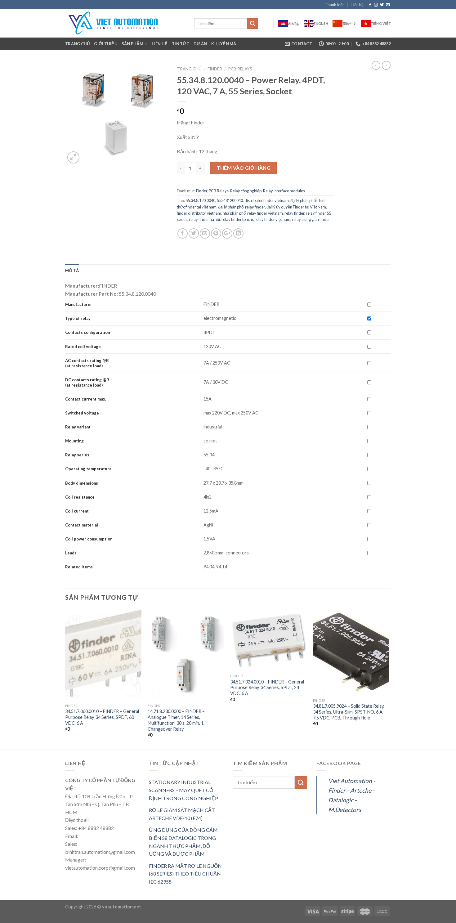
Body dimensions (81, 483)
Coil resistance (80, 497)
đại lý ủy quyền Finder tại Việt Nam (296, 206)
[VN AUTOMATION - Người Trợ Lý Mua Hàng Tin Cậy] (125, 23)
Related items (79, 566)
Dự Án (200, 43)
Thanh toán (335, 4)
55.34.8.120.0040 (200, 200)
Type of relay (78, 318)
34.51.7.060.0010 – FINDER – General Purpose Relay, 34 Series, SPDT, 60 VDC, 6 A (102, 717)
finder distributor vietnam (199, 213)
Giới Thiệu (105, 43)
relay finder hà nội (204, 219)
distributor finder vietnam (266, 200)
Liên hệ (357, 4)
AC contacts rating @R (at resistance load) (87, 363)
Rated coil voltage (83, 346)
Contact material (81, 524)
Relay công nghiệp (246, 190)
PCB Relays (240, 68)
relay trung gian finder (311, 219)
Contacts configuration (88, 332)
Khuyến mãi (224, 43)
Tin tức (180, 43)
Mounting (74, 440)
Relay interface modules (284, 190)
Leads (71, 552)
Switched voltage (82, 412)
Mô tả (72, 270)
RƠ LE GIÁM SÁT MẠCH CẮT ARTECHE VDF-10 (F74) (182, 814)
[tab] (72, 270)
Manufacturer (78, 304)
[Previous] (65, 678)
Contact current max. (85, 399)
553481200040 (230, 200)
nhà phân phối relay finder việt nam (253, 213)
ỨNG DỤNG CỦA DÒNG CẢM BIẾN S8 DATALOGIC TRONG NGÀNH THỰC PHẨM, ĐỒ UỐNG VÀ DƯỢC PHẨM (183, 842)
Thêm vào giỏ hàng (243, 168)
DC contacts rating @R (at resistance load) (87, 382)
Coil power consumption (88, 538)
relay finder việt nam (272, 219)
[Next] (389, 678)
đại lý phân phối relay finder (241, 206)
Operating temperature (88, 468)
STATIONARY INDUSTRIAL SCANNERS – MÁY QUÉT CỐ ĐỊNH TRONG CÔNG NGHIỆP (183, 790)
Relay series (77, 454)
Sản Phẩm (132, 43)
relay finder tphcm (237, 219)
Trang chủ (77, 43)
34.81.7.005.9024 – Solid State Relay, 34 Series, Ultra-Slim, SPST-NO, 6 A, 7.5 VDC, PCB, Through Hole (348, 711)
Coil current (77, 511)
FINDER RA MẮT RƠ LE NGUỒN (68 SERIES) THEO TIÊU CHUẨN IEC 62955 (185, 874)
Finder (215, 68)
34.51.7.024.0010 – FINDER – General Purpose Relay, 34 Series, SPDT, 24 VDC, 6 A (267, 687)
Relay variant (78, 426)
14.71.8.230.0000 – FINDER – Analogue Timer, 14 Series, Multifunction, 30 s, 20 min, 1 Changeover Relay (176, 720)
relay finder (294, 213)
